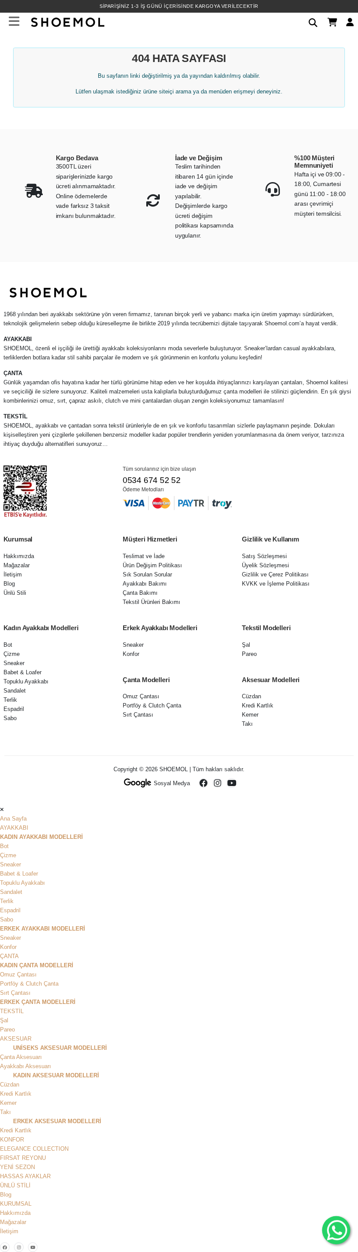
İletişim (12, 574)
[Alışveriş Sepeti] (329, 21)
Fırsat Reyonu (23, 1158)
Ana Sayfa (13, 818)
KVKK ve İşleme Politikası (276, 583)
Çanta (9, 956)
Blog (9, 583)
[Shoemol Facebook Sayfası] (203, 783)
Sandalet (14, 690)
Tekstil (12, 1011)
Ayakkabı (14, 827)
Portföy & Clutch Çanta (152, 705)
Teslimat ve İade (144, 556)
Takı (247, 724)
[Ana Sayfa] (66, 21)
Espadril (13, 709)
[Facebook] (5, 1247)
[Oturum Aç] (346, 21)
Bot (7, 645)
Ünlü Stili (14, 593)
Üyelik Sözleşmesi (265, 565)
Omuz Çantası (141, 696)
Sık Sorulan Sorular (147, 574)
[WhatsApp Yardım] (336, 1230)
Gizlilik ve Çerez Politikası (275, 574)
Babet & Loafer (22, 672)
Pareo (249, 654)
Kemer (250, 714)
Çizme (11, 654)
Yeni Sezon (17, 1167)
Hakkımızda (18, 556)
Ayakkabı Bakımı (145, 583)
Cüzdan (251, 696)
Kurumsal (15, 1203)
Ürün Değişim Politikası (152, 565)
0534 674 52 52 (152, 480)
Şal (246, 645)
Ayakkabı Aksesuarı (25, 1066)
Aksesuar (15, 1038)
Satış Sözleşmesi (264, 556)
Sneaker (13, 663)
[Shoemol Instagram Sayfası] (217, 783)
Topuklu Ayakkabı (25, 681)
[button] (310, 21)
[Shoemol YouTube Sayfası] (231, 783)
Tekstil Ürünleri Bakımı (151, 602)
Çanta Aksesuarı (21, 1057)
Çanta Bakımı (140, 593)
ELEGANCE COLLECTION (34, 1148)
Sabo (10, 718)
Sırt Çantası (138, 714)
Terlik (10, 700)
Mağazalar (16, 565)
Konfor (131, 654)
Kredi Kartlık (257, 705)
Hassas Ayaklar (25, 1176)
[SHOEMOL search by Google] (138, 783)
